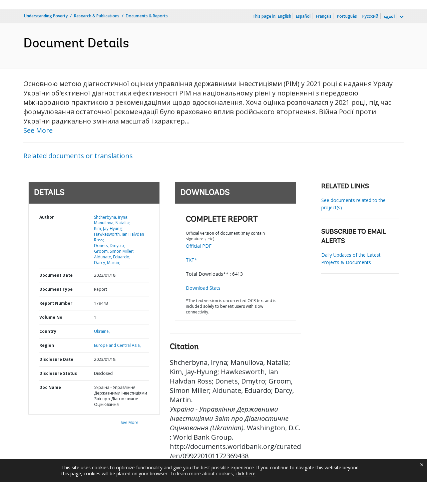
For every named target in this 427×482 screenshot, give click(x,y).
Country (47, 331)
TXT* (191, 260)
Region (46, 345)
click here (246, 473)
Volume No (50, 317)
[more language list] (401, 17)
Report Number (55, 303)
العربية (389, 16)
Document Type (56, 289)
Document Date (56, 275)
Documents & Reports (147, 16)
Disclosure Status (58, 373)
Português (347, 16)
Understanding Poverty (46, 16)
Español (303, 16)
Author (46, 217)
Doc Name (50, 387)
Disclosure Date (56, 359)
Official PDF (198, 246)
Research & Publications (96, 16)
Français (324, 16)
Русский (370, 16)
